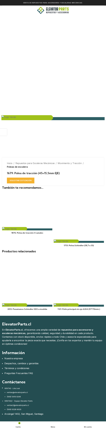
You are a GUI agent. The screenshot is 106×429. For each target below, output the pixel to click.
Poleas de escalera (17, 166)
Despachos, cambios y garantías (21, 363)
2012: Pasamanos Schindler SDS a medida (27, 309)
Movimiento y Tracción (70, 163)
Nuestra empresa (13, 358)
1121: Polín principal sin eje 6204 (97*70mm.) (79, 309)
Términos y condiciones (16, 368)
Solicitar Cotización (21, 180)
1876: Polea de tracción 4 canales (27, 233)
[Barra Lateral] (3, 132)
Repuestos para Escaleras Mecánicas (35, 163)
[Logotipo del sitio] (53, 10)
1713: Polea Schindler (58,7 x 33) (79, 245)
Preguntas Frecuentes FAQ (18, 373)
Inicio (9, 163)
